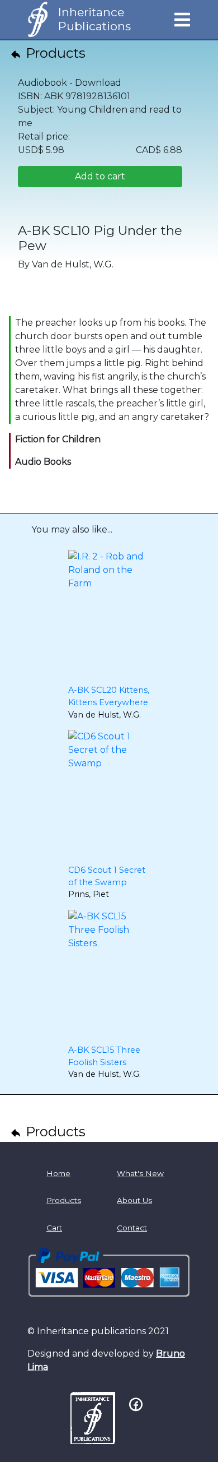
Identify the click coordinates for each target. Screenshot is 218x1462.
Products (54, 53)
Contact (132, 1227)
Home (58, 1173)
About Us (134, 1200)
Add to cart (100, 176)
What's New (140, 1173)
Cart (54, 1227)
